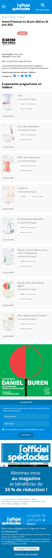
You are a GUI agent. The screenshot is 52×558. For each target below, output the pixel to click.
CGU (3, 504)
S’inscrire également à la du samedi (24, 429)
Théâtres (32, 72)
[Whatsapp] (18, 76)
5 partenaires (18, 539)
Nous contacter (24, 499)
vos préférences (9, 541)
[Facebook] (15, 76)
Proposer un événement (21, 501)
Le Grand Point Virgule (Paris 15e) (18, 61)
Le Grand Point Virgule (26, 99)
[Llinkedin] (29, 76)
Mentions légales (13, 504)
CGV (44, 501)
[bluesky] (22, 76)
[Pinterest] (26, 76)
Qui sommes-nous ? (9, 499)
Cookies (25, 504)
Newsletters (36, 501)
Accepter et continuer (26, 548)
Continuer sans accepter (26, 554)
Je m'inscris (26, 435)
